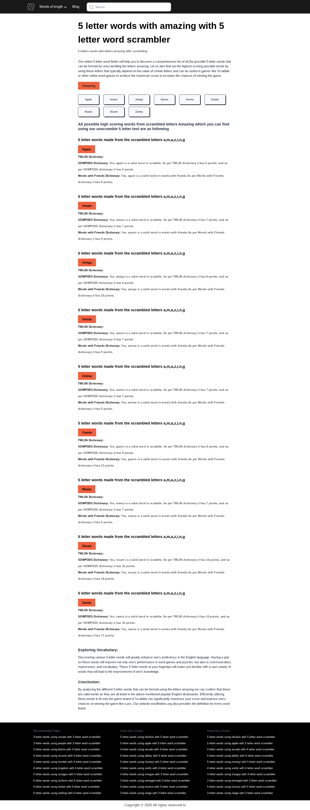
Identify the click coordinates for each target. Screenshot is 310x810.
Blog (75, 6)
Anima (190, 99)
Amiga (139, 99)
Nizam (114, 111)
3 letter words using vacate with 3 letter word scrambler (67, 737)
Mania (88, 111)
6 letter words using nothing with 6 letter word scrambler (67, 793)
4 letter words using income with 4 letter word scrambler (67, 755)
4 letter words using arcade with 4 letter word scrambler (153, 749)
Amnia (164, 99)
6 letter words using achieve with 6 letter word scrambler (67, 780)
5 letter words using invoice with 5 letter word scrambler (154, 786)
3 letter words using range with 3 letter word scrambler (153, 793)
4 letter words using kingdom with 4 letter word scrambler (68, 768)
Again (88, 99)
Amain (114, 99)
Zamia (139, 111)
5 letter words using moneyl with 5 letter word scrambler (154, 761)
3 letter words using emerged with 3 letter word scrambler (155, 780)
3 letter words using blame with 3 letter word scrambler (66, 749)
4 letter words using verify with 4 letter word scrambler (153, 768)
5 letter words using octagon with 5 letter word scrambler (67, 774)
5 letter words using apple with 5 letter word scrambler (153, 743)
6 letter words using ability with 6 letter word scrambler (153, 755)
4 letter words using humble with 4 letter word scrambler (67, 761)
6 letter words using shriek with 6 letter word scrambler (66, 786)
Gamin (215, 99)
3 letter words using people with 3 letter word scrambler (66, 743)
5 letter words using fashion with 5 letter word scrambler (154, 737)
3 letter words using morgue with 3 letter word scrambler (154, 774)
